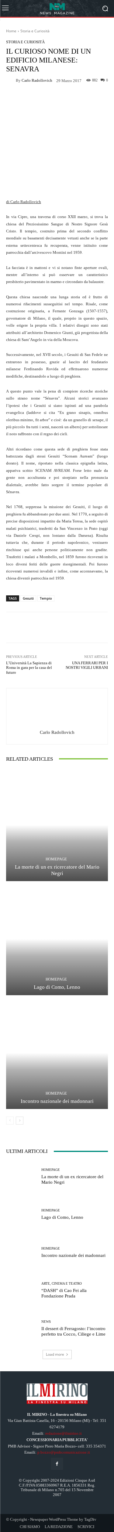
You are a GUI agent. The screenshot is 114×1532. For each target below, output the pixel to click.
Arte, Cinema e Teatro (61, 1283)
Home (11, 31)
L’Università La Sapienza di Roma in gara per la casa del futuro (29, 668)
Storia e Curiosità (35, 31)
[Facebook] (57, 1464)
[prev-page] (10, 1121)
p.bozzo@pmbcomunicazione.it (63, 1452)
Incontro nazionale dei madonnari (57, 1101)
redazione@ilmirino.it (63, 1433)
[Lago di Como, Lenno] (57, 939)
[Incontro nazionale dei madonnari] (57, 1053)
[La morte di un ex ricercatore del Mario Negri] (57, 825)
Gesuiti (28, 598)
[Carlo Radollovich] (11, 80)
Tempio (46, 598)
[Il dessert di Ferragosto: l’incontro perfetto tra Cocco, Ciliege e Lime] (21, 1328)
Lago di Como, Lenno (57, 987)
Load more (55, 1354)
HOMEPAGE (56, 859)
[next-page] (19, 1121)
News (46, 1321)
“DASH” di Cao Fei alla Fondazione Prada (64, 1293)
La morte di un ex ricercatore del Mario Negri (57, 870)
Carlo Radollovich (37, 80)
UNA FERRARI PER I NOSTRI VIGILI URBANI (87, 665)
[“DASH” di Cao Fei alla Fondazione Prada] (21, 1290)
